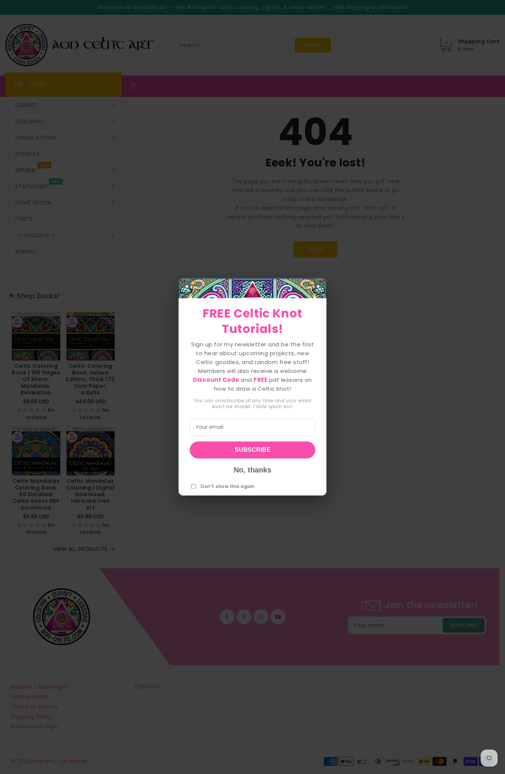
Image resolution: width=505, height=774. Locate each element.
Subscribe (253, 450)
